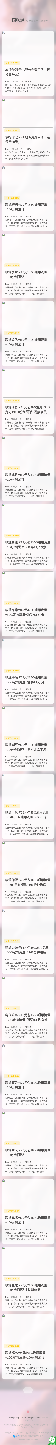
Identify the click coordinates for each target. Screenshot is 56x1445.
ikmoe (7, 81)
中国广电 (28, 81)
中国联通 (28, 217)
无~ (21, 81)
